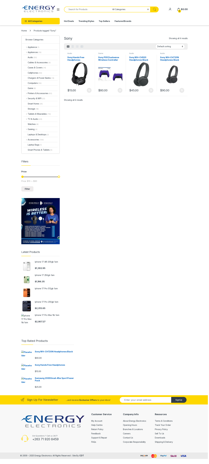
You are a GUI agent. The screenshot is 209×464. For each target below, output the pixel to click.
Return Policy (97, 429)
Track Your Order (163, 425)
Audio (69, 53)
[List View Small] (82, 46)
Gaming (32, 129)
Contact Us (128, 437)
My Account (96, 421)
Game (100, 53)
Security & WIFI (36, 98)
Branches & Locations (133, 429)
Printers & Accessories (40, 93)
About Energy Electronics (134, 421)
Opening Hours (130, 425)
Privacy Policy (161, 429)
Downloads (160, 437)
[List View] (77, 46)
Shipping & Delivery (164, 442)
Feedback (96, 433)
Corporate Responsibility (134, 442)
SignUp (178, 400)
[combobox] (87, 9)
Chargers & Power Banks (41, 78)
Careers (126, 433)
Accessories (36, 139)
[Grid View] (68, 46)
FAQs (93, 442)
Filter (27, 189)
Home (24, 30)
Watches (33, 124)
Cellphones (35, 73)
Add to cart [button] (89, 90)
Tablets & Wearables (39, 114)
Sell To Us (159, 433)
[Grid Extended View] (73, 46)
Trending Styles (86, 21)
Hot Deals (69, 21)
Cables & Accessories (39, 62)
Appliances (34, 52)
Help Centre (96, 425)
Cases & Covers (37, 67)
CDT (81, 455)
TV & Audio (35, 119)
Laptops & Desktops (38, 134)
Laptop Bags (35, 144)
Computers (35, 83)
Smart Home (35, 103)
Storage (33, 109)
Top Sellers (104, 21)
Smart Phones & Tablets (40, 150)
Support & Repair (99, 437)
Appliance (33, 47)
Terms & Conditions (164, 421)
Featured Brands (123, 21)
